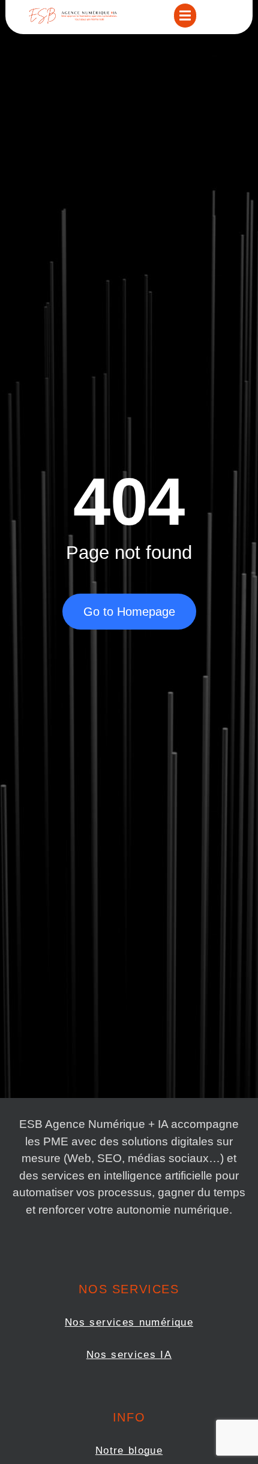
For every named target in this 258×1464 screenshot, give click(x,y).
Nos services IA (129, 1354)
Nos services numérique (129, 1322)
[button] (185, 15)
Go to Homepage (129, 611)
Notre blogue (129, 1450)
